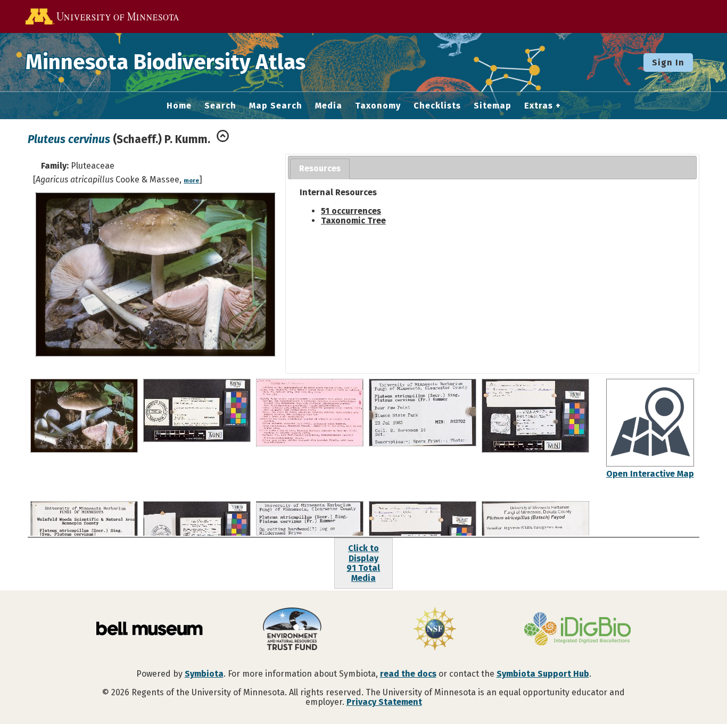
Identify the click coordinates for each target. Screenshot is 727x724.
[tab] (320, 169)
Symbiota (204, 674)
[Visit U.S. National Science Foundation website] (434, 630)
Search (220, 106)
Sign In (668, 62)
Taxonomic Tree (353, 220)
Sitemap (492, 106)
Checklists (437, 106)
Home (179, 106)
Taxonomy (378, 106)
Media (328, 106)
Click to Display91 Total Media (363, 562)
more (191, 180)
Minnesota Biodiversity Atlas (165, 62)
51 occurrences (351, 211)
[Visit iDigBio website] (577, 629)
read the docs (408, 674)
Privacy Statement (384, 702)
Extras (538, 106)
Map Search (275, 106)
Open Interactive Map (650, 474)
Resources (320, 168)
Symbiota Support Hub (543, 674)
